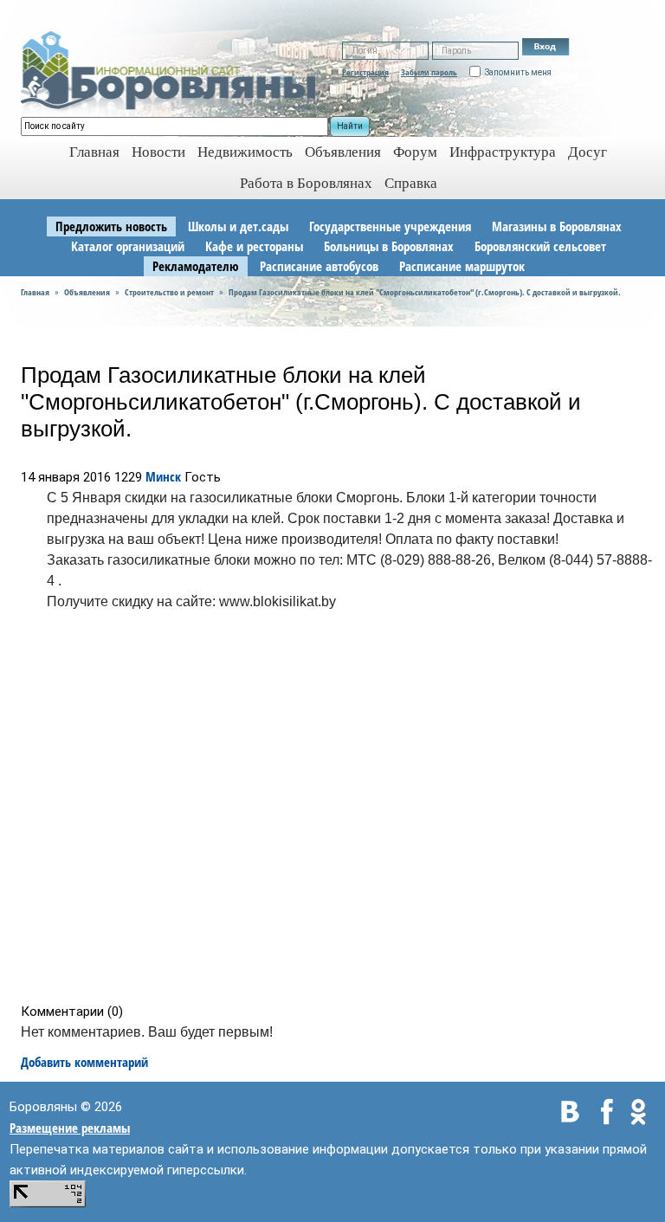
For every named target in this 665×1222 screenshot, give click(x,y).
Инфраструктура (502, 152)
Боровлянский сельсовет (540, 246)
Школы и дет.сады (238, 226)
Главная (35, 292)
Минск (163, 476)
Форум (415, 152)
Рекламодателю (195, 266)
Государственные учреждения (390, 226)
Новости (158, 152)
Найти (350, 126)
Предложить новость (111, 226)
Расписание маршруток (462, 266)
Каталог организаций (127, 246)
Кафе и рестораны (254, 246)
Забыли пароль (429, 72)
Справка (410, 183)
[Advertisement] (338, 811)
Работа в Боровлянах (306, 183)
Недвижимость (245, 152)
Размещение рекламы (70, 1127)
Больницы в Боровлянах (389, 246)
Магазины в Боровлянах (557, 226)
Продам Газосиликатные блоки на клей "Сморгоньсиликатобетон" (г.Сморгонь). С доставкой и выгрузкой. (425, 292)
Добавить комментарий (84, 1061)
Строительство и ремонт (169, 292)
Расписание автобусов (319, 266)
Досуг (587, 152)
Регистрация (365, 72)
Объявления (343, 152)
